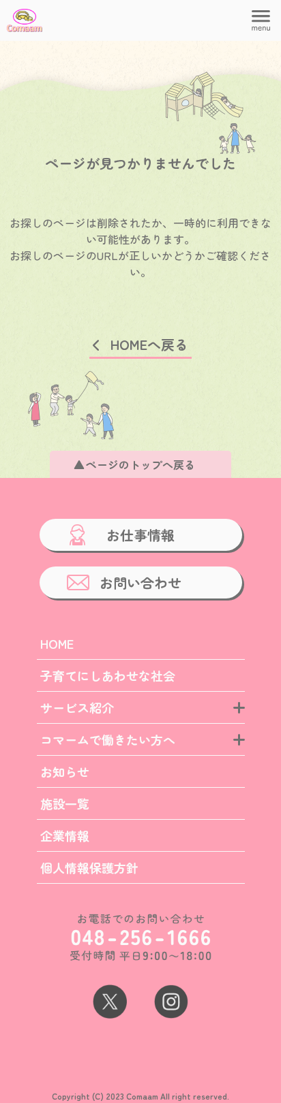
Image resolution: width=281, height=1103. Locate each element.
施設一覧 (64, 803)
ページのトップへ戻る (140, 464)
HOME (57, 643)
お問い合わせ (140, 582)
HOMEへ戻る (149, 344)
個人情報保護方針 (89, 867)
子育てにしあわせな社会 (107, 675)
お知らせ (64, 771)
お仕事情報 (140, 535)
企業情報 (64, 835)
